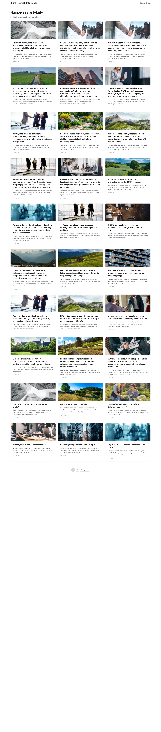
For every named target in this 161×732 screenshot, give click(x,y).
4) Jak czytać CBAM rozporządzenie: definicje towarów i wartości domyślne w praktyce (78, 227)
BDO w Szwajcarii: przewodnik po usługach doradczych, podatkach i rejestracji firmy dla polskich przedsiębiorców (80, 318)
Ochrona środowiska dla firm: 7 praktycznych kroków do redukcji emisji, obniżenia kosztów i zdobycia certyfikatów (32, 361)
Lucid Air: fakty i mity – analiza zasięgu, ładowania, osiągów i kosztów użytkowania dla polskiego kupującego (79, 273)
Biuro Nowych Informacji (23, 3)
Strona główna (145, 3)
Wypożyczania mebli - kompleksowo (29, 445)
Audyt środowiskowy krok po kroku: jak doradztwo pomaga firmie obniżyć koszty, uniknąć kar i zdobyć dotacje (32, 318)
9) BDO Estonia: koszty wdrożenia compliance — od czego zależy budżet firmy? (125, 227)
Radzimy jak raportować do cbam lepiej (78, 445)
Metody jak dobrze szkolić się (73, 404)
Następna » (84, 470)
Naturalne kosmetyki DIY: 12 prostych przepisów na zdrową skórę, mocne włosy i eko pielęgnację (127, 273)
